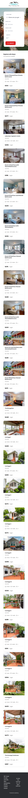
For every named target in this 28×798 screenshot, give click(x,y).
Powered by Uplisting (14, 792)
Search (11, 43)
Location (8, 14)
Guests (8, 35)
